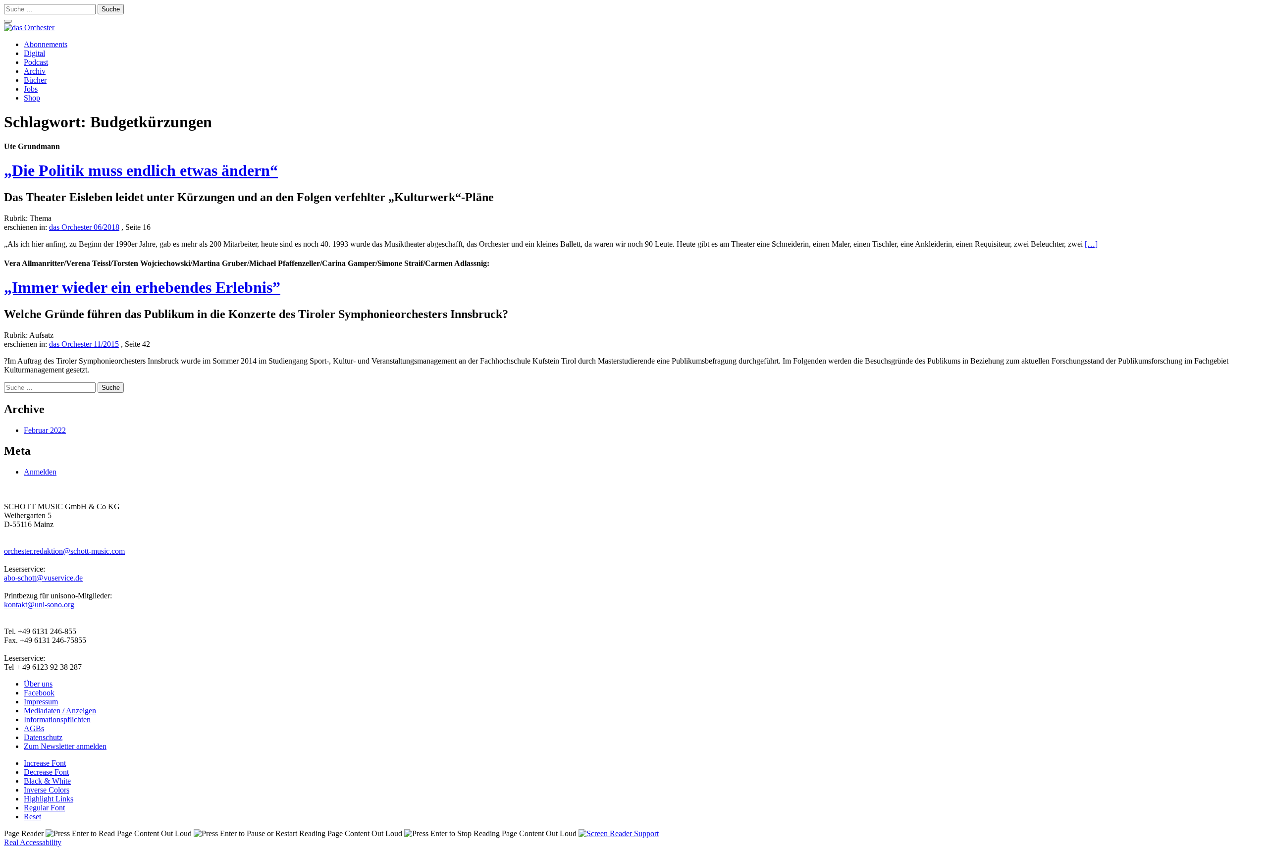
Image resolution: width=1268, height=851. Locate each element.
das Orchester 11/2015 (84, 344)
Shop (32, 98)
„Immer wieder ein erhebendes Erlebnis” (142, 287)
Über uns (38, 684)
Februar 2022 (45, 430)
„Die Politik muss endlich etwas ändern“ (141, 170)
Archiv (35, 71)
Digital (34, 53)
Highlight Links (48, 799)
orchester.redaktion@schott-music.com (64, 551)
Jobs (31, 89)
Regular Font (44, 807)
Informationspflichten (57, 719)
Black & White (47, 781)
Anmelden (40, 472)
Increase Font (45, 763)
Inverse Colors (46, 790)
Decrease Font (46, 772)
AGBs (34, 728)
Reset (32, 816)
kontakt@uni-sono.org (39, 604)
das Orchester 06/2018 (84, 227)
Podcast (36, 62)
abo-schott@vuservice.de (43, 578)
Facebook (39, 693)
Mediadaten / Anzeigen (60, 710)
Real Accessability (32, 842)
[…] (1091, 244)
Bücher (35, 80)
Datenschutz (43, 737)
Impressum (41, 701)
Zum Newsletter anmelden (65, 746)
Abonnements (45, 44)
